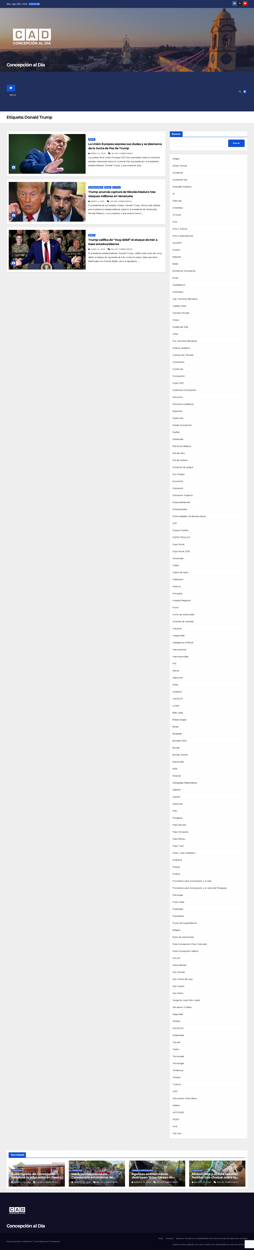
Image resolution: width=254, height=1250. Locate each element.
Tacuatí (176, 1042)
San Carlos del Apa (182, 979)
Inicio (13, 95)
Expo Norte (178, 544)
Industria (177, 628)
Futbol (176, 565)
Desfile (176, 432)
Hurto (176, 607)
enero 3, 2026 (98, 201)
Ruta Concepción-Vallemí (185, 951)
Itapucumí (178, 677)
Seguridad (178, 1014)
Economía (178, 481)
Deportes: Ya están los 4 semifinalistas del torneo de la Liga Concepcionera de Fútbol (211, 1238)
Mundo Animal (180, 754)
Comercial (178, 369)
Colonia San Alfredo (183, 355)
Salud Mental (179, 965)
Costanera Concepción (184, 390)
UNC (175, 1091)
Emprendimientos (181, 502)
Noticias (177, 775)
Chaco (176, 320)
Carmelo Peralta (181, 313)
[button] (240, 91)
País (175, 811)
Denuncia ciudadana (183, 404)
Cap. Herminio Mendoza (185, 299)
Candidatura (179, 285)
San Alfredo (179, 972)
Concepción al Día (26, 65)
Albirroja (177, 200)
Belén (175, 264)
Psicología (178, 895)
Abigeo (176, 158)
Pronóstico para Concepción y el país (192, 881)
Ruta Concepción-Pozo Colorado (190, 944)
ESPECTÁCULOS (181, 537)
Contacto (169, 1238)
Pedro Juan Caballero (184, 853)
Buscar (176, 134)
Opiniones (178, 804)
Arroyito (177, 214)
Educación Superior (183, 495)
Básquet (177, 257)
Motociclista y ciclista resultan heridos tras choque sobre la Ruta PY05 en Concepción (215, 1177)
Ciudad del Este (180, 327)
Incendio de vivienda (183, 621)
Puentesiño (178, 916)
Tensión (177, 1077)
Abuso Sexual (180, 165)
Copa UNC (178, 383)
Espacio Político (181, 530)
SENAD (176, 1021)
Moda (175, 726)
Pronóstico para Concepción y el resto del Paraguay (200, 888)
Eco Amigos (179, 474)
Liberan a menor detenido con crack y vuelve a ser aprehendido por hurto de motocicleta (210, 1244)
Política (116, 187)
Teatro (176, 1049)
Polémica (177, 860)
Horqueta (177, 593)
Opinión (176, 796)
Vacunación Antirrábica (185, 1098)
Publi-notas (178, 902)
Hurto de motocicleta (183, 614)
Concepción (179, 376)
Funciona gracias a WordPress (20, 1241)
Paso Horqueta (180, 832)
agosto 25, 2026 (22, 1182)
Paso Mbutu (179, 839)
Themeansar (54, 1241)
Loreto (176, 705)
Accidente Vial (180, 179)
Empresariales (180, 509)
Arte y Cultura (180, 228)
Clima (175, 334)
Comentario (178, 362)
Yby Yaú (177, 1133)
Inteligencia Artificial (183, 642)
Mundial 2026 (179, 740)
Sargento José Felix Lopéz (186, 1000)
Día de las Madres (182, 446)
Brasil (175, 278)
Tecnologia (178, 1063)
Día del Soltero (180, 460)
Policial (176, 867)
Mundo (92, 139)
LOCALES (177, 698)
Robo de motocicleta (183, 937)
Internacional (179, 649)
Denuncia (177, 397)
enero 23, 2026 (98, 153)
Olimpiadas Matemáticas (185, 782)
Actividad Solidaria (182, 186)
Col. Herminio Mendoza (185, 341)
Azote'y (176, 249)
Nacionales (178, 761)
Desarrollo (178, 418)
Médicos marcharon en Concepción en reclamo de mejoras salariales (92, 1177)
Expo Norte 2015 (181, 551)
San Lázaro (178, 986)
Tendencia (178, 1070)
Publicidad (178, 909)
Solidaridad (178, 1035)
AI (174, 193)
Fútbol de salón (180, 572)
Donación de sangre (183, 467)
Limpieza (177, 691)
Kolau (175, 684)
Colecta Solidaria (181, 348)
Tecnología (178, 1056)
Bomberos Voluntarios (184, 271)
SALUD (176, 958)
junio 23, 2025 (98, 249)
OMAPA (177, 789)
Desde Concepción (182, 425)
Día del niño (179, 453)
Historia (176, 586)
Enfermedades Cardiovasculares (189, 516)
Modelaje (177, 733)
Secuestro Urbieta (182, 1007)
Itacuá (176, 670)
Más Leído (178, 712)
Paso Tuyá (178, 846)
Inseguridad (178, 635)
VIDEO (176, 1119)
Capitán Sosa (179, 306)
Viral (175, 1126)
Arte (175, 221)
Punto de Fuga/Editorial (185, 923)
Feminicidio (178, 558)
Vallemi (176, 1105)
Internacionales (96, 187)
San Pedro (178, 993)
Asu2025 (177, 242)
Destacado (178, 439)
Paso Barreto (179, 825)
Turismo (177, 1084)
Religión (177, 930)
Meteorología (179, 719)
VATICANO (178, 1112)
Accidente (178, 172)
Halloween (178, 579)
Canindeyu (178, 292)
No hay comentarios (122, 153)
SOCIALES (178, 1028)
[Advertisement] (131, 91)
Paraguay (177, 818)
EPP (175, 523)
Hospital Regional (181, 600)
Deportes (177, 411)
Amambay (178, 207)
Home (160, 1238)
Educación (178, 488)
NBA (175, 768)
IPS (174, 663)
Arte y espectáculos (183, 235)
